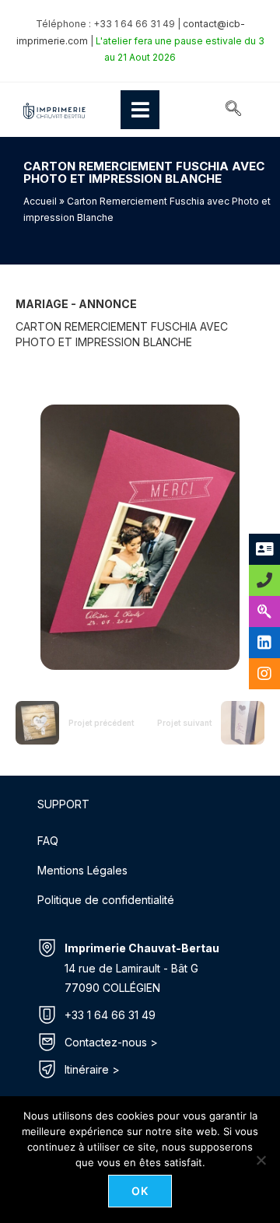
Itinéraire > (92, 1069)
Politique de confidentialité (105, 899)
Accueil (40, 201)
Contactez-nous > (111, 1042)
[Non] (260, 1160)
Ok (140, 1190)
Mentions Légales (82, 870)
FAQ (47, 840)
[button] (233, 109)
